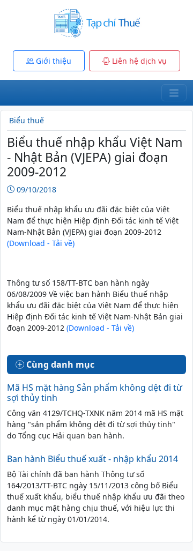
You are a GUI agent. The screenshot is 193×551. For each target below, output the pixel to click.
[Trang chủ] (96, 22)
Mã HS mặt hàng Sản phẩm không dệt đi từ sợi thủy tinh (94, 393)
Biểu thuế (26, 120)
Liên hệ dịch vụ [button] (138, 61)
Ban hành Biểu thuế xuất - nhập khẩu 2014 (92, 459)
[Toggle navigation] (174, 92)
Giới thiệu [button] (52, 61)
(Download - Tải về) (41, 243)
